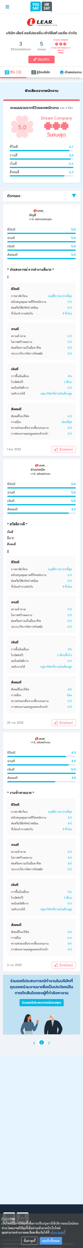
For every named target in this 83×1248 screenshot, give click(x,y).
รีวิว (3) (15, 72)
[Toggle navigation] (7, 7)
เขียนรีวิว (43, 59)
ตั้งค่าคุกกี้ (29, 1241)
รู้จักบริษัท (43, 72)
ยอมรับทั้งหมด (51, 1241)
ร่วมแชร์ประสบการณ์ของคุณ (41, 1002)
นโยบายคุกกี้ (57, 1232)
